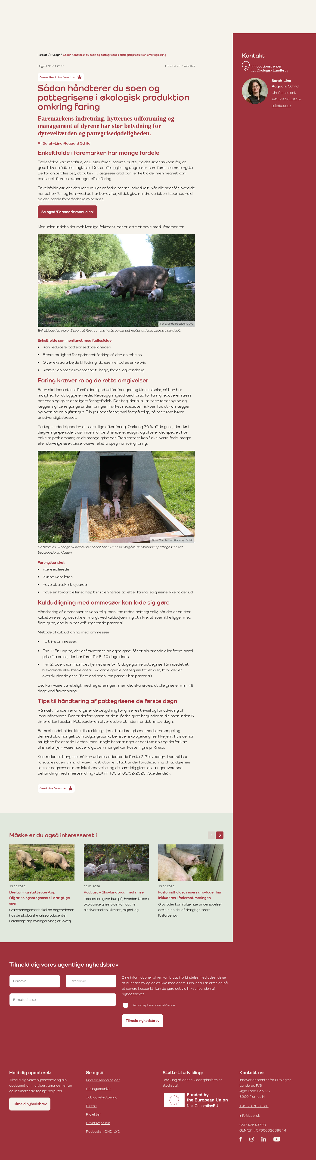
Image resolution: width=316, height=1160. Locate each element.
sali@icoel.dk (281, 106)
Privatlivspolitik (98, 1123)
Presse (91, 1106)
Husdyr (55, 54)
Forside (42, 54)
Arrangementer (98, 1089)
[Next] (219, 835)
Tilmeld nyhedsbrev (142, 1020)
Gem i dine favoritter (53, 788)
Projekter (93, 1114)
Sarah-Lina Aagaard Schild (285, 83)
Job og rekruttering (101, 1097)
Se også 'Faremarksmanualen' (67, 212)
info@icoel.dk (249, 1115)
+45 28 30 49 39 (286, 99)
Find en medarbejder (103, 1080)
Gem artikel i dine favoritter (58, 77)
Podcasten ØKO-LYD (103, 1131)
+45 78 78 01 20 (254, 1106)
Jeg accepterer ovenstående (153, 1005)
